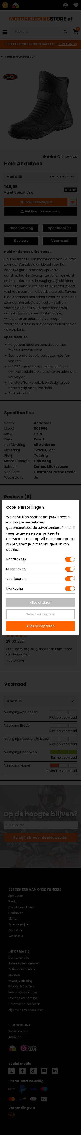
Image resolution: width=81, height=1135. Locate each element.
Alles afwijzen (40, 602)
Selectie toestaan (40, 614)
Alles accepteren (40, 626)
